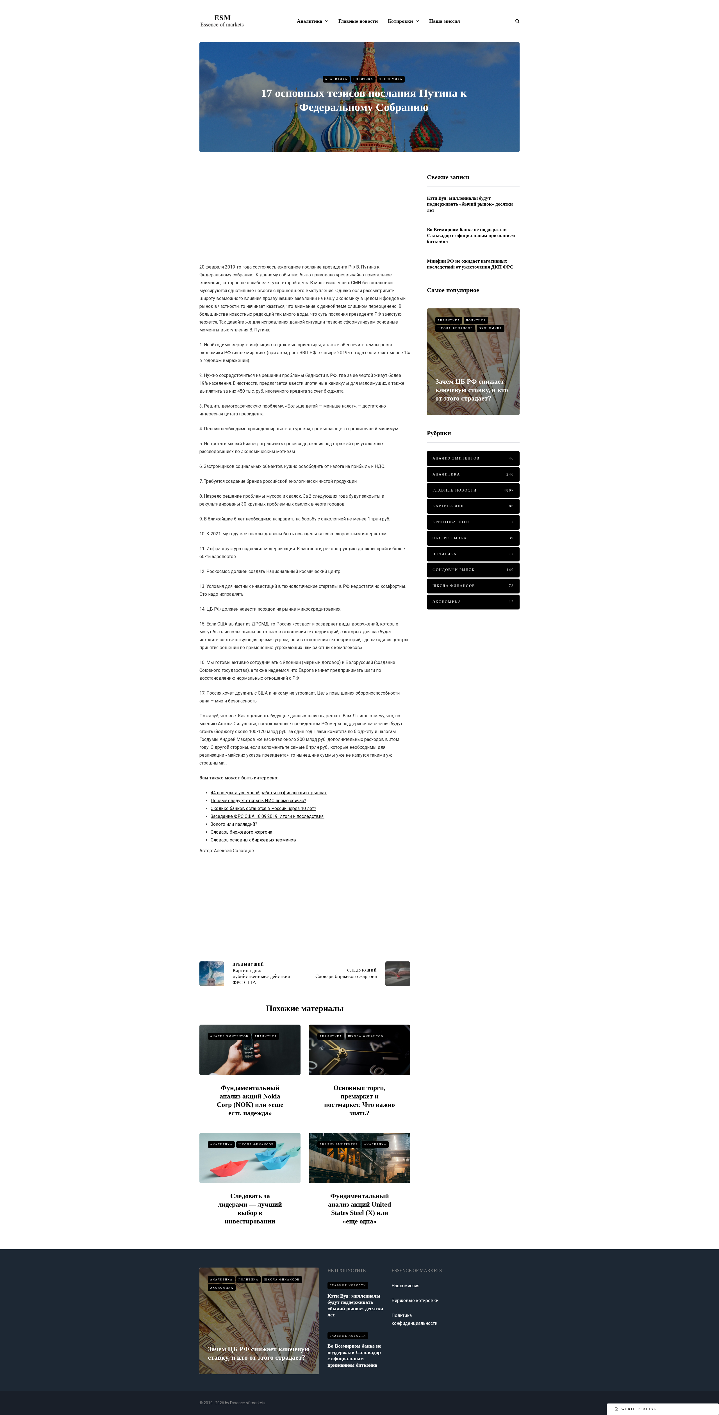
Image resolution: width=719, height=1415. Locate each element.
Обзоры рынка (473, 538)
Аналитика (309, 21)
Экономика (390, 79)
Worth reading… (641, 1409)
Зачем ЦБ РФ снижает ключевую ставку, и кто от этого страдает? (471, 390)
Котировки (400, 21)
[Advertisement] (304, 212)
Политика (363, 79)
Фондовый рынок (473, 570)
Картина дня (473, 506)
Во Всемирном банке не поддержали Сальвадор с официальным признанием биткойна (471, 235)
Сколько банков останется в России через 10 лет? (263, 808)
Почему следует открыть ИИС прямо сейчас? (258, 800)
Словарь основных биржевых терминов (253, 840)
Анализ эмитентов (229, 1036)
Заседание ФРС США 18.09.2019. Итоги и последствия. (267, 816)
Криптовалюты (473, 522)
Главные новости (358, 21)
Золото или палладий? (234, 824)
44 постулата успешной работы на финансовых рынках (269, 792)
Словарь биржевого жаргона (241, 832)
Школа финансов (365, 1036)
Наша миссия (444, 21)
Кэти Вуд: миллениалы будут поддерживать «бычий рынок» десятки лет (470, 204)
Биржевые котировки (415, 1300)
